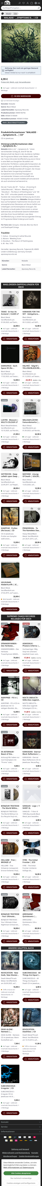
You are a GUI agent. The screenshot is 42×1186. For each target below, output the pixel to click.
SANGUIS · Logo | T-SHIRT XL (31, 807)
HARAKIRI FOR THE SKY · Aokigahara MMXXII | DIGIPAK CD (31, 313)
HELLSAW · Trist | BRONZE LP (8, 861)
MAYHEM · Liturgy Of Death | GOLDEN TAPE (31, 475)
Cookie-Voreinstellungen (29, 1156)
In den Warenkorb (22, 96)
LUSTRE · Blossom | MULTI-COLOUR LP (9, 421)
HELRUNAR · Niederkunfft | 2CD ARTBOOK (9, 583)
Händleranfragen (10, 1156)
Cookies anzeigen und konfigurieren (21, 1183)
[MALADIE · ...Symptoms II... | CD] (21, 42)
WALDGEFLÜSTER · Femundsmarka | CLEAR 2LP (31, 421)
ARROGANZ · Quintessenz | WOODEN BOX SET (31, 915)
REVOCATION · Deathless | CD (29, 1030)
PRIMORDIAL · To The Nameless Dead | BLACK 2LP (31, 529)
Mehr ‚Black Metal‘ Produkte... (14, 122)
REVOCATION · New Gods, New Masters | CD (9, 974)
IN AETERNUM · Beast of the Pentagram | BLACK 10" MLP (10, 753)
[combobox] (18, 8)
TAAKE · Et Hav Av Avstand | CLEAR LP (10, 313)
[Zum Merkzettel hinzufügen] (17, 292)
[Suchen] (38, 8)
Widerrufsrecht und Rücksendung (16, 1153)
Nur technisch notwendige (21, 1178)
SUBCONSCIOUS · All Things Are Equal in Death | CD (31, 974)
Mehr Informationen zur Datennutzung (18, 1167)
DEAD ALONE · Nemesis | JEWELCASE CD (7, 1030)
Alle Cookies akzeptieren (21, 1173)
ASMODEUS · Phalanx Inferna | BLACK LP (31, 644)
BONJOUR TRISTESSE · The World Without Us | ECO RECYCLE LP (10, 807)
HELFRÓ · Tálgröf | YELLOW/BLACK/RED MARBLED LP (32, 367)
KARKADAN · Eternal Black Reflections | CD (32, 753)
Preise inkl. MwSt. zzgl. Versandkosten (16, 82)
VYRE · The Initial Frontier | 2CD (30, 861)
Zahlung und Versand (20, 1149)
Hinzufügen (11, 339)
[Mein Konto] (28, 3)
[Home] (3, 13)
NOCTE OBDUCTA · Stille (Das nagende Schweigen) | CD (31, 698)
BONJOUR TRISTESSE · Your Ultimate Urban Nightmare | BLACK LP (10, 915)
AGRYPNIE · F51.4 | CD (9, 698)
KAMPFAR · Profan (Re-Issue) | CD (9, 529)
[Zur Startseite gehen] (7, 3)
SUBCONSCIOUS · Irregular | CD (8, 1087)
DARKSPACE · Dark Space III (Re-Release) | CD (9, 367)
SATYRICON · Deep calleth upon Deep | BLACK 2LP (10, 475)
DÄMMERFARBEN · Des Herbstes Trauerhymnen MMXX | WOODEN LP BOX (9, 644)
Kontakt (34, 1153)
